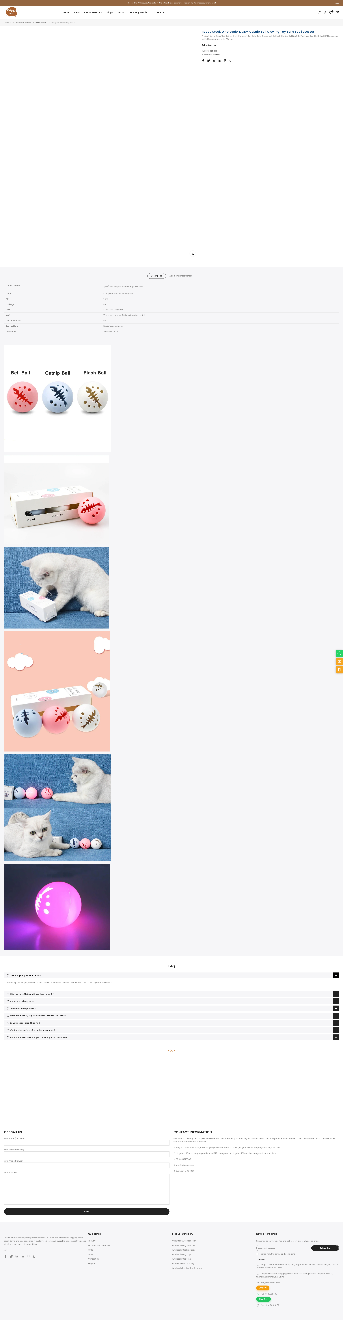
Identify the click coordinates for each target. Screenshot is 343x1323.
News (90, 1254)
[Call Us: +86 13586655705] (339, 669)
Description (157, 276)
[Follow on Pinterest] (225, 60)
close (7, 3)
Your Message (10, 1172)
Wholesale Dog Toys (181, 1254)
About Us (92, 1240)
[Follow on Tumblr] (230, 60)
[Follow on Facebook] (203, 60)
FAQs (121, 12)
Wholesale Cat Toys (181, 1259)
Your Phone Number (13, 1161)
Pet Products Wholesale (87, 12)
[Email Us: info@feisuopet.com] (339, 661)
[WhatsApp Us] (339, 653)
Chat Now (263, 1299)
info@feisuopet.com (270, 1282)
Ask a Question (209, 45)
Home (66, 12)
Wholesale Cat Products (183, 1250)
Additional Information (180, 276)
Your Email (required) (14, 1149)
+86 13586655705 (269, 1294)
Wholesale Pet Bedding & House (187, 1268)
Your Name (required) (14, 1138)
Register (92, 1263)
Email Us (263, 1287)
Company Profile (137, 12)
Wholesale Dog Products (183, 1245)
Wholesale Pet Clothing (183, 1263)
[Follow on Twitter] (208, 60)
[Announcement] (171, 3)
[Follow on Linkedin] (219, 60)
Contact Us (158, 12)
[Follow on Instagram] (214, 60)
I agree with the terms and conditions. (277, 1254)
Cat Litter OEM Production (184, 1240)
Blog (109, 12)
